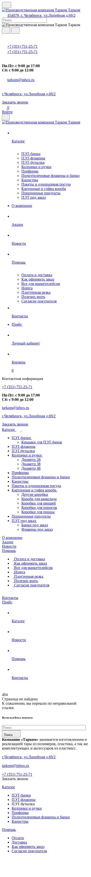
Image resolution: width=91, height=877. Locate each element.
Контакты (10, 598)
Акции (7, 542)
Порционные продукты (40, 193)
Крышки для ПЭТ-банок (41, 442)
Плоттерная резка (35, 292)
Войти (7, 112)
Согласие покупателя (39, 301)
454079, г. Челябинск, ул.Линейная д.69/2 (41, 15)
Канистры (29, 180)
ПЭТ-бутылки (33, 162)
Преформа (29, 171)
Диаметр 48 (31, 468)
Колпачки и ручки (36, 167)
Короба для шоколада (39, 499)
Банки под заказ (34, 525)
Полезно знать (33, 297)
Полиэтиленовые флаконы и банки (50, 176)
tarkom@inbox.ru (20, 80)
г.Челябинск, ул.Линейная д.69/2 (29, 94)
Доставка (19, 842)
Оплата (18, 838)
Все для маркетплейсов (40, 284)
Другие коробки (34, 494)
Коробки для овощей (38, 503)
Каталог (9, 429)
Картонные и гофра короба (43, 189)
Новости (9, 546)
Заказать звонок (15, 102)
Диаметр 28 (31, 460)
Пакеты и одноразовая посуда (46, 184)
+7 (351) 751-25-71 (22, 46)
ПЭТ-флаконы (33, 158)
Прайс (7, 602)
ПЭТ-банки (31, 154)
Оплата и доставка (36, 275)
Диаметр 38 (31, 464)
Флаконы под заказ (37, 529)
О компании (12, 538)
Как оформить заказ (37, 279)
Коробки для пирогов (39, 508)
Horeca (27, 288)
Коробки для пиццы (38, 512)
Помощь (9, 551)
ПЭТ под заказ (33, 197)
